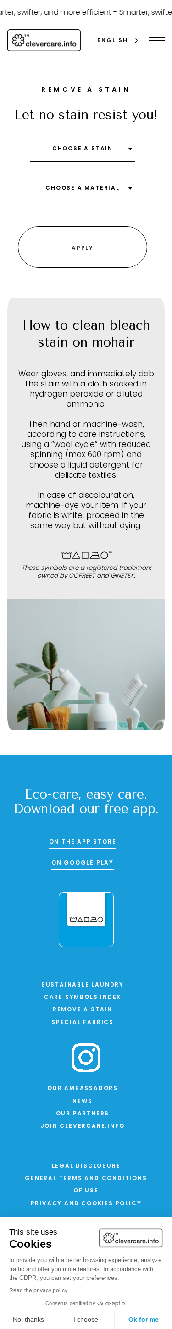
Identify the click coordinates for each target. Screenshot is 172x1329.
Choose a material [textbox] (82, 188)
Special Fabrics (82, 1023)
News (82, 1101)
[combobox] (82, 152)
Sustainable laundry (82, 985)
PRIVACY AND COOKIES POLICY (86, 1204)
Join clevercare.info (83, 1126)
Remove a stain (82, 1010)
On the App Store (83, 842)
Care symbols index (82, 997)
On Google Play (82, 863)
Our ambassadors (82, 1089)
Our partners (83, 1114)
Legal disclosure (86, 1166)
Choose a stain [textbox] (82, 149)
